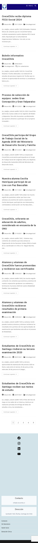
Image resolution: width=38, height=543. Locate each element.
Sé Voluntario (5, 524)
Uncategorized (30, 24)
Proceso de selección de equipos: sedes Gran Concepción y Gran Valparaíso (18, 98)
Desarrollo (7, 24)
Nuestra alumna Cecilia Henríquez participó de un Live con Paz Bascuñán (16, 182)
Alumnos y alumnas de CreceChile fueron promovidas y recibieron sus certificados (19, 265)
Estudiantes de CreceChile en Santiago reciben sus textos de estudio (18, 386)
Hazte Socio (5, 528)
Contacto (4, 521)
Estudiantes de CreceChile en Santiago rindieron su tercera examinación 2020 (18, 349)
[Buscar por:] (34, 5)
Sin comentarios (23, 66)
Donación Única (6, 532)
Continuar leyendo (11, 46)
